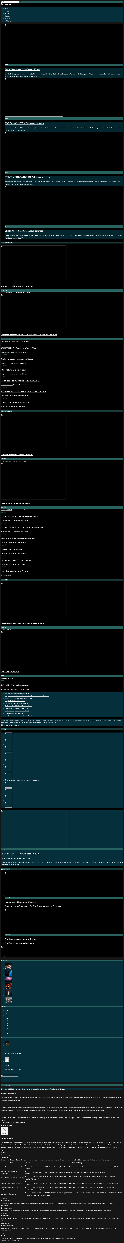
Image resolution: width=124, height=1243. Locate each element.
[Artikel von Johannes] (7, 1061)
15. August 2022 (6, 532)
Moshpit (7, 13)
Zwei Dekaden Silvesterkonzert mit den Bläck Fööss (22, 623)
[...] (37, 76)
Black (4, 720)
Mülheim (110, 720)
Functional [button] (4, 1198)
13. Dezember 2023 (7, 385)
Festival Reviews (6, 411)
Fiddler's (49, 720)
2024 (6, 1013)
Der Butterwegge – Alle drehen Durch (17, 359)
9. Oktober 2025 (6, 352)
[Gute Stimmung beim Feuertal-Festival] (33, 450)
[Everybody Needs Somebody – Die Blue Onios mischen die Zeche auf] (33, 330)
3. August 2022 (6, 542)
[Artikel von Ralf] (7, 1045)
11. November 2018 (7, 678)
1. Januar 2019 (5, 630)
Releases (7, 11)
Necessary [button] (4, 1152)
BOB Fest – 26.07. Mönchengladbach (24, 123)
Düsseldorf (29, 720)
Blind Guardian (9, 720)
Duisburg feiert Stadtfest (11, 549)
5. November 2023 (7, 396)
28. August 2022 (6, 461)
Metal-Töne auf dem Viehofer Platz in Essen (19, 517)
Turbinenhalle (43, 723)
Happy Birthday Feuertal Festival (14, 571)
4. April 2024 (5, 363)
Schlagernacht (29, 723)
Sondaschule (36, 723)
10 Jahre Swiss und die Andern (13, 370)
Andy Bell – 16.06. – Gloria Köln (22, 69)
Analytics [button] (4, 1213)
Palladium (118, 720)
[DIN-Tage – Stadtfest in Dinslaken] (33, 499)
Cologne (24, 720)
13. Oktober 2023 (6, 406)
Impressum (8, 1085)
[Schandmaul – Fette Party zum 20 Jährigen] (8, 982)
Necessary (6, 1155)
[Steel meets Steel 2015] (8, 968)
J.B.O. (63, 720)
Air (1, 720)
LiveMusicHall (86, 720)
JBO (66, 720)
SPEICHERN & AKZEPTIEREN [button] (10, 1241)
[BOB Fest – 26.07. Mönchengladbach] (34, 116)
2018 (6, 1023)
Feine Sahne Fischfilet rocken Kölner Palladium (20, 381)
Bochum (16, 720)
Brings (20, 720)
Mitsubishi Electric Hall (99, 720)
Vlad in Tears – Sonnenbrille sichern (20, 853)
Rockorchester (12, 723)
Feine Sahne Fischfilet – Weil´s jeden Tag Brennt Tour (23, 392)
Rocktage (18, 723)
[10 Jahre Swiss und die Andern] (8, 787)
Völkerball (50, 723)
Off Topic (8, 21)
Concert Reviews (7, 242)
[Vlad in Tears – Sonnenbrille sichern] (33, 846)
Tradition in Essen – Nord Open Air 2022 (18, 538)
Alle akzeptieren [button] (20, 1123)
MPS (106, 720)
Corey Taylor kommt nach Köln (15, 402)
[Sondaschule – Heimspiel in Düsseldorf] (33, 282)
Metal (91, 720)
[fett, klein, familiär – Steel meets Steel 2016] (8, 1002)
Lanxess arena (78, 720)
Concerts (8, 16)
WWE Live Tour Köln (10, 672)
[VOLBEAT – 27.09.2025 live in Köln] (43, 224)
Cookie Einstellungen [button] (7, 1123)
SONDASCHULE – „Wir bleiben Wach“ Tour (19, 348)
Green (60, 720)
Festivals (7, 18)
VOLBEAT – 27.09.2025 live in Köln (24, 231)
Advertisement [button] (6, 1223)
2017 (6, 1026)
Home (7, 8)
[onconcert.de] (6, 4)
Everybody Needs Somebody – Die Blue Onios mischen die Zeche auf (29, 335)
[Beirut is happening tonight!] (8, 975)
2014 (6, 1033)
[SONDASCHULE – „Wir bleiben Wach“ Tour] (8, 751)
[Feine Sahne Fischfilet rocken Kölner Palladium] (8, 794)
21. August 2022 (6, 521)
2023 (6, 1016)
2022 (6, 1018)
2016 (6, 1028)
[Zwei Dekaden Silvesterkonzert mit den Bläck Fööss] (33, 619)
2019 (6, 1021)
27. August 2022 (6, 510)
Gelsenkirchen (54, 720)
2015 (6, 1031)
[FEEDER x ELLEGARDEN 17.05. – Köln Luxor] (43, 170)
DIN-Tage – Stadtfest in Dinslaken (15, 503)
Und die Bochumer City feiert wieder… (16, 560)
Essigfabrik (39, 720)
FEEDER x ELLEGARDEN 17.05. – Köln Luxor (27, 177)
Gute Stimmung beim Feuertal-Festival (17, 455)
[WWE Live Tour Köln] (33, 667)
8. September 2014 (7, 689)
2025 (6, 1010)
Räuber (23, 723)
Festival (44, 720)
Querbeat (3, 723)
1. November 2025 (7, 341)
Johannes (8, 1065)
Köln (73, 720)
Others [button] (3, 1233)
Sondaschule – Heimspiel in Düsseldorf (17, 286)
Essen (34, 720)
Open (114, 720)
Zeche (54, 723)
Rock (7, 723)
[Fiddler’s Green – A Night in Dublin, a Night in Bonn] (8, 989)
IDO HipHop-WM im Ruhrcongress (15, 685)
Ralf (6, 1049)
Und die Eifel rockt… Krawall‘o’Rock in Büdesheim (22, 527)
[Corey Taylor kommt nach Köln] (8, 807)
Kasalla (69, 720)
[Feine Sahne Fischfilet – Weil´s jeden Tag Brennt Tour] (8, 800)
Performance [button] (5, 1205)
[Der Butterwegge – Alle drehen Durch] (22, 780)
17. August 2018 (6, 575)
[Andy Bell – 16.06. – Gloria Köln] (43, 62)
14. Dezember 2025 (7, 293)
